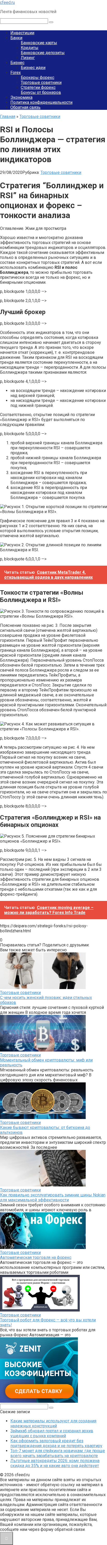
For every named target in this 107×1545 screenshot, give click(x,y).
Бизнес (17, 62)
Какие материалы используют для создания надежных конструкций (53, 1423)
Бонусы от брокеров (41, 92)
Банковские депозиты (43, 52)
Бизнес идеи (33, 67)
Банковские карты (39, 42)
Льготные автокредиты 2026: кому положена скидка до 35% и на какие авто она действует (54, 1463)
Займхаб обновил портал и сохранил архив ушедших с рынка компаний (51, 1433)
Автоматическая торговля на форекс (35, 1257)
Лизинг (28, 57)
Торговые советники (41, 82)
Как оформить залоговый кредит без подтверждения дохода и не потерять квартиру (56, 1443)
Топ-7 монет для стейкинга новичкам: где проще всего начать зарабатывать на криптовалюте (57, 1453)
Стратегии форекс (38, 87)
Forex (15, 72)
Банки (16, 37)
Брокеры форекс (37, 77)
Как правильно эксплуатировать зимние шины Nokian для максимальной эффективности (52, 1197)
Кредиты (29, 47)
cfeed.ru (7, 2)
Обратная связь (25, 107)
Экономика (21, 97)
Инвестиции (22, 32)
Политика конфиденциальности (41, 102)
